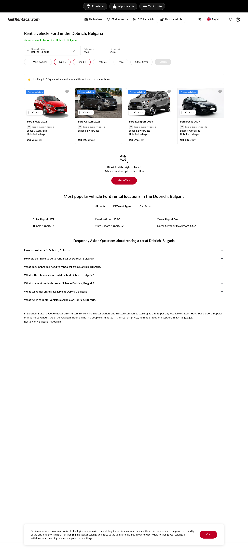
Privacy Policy (150, 534)
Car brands (146, 206)
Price (120, 61)
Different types (122, 206)
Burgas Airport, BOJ (45, 225)
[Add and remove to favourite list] (67, 92)
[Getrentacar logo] (23, 19)
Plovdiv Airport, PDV (107, 219)
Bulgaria (43, 321)
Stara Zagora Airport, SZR (110, 225)
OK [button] (208, 534)
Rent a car (30, 321)
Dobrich (56, 321)
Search (163, 61)
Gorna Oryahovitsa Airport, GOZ (176, 225)
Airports (100, 206)
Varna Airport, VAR (168, 219)
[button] (199, 19)
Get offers (124, 180)
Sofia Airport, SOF (44, 219)
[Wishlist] (231, 19)
